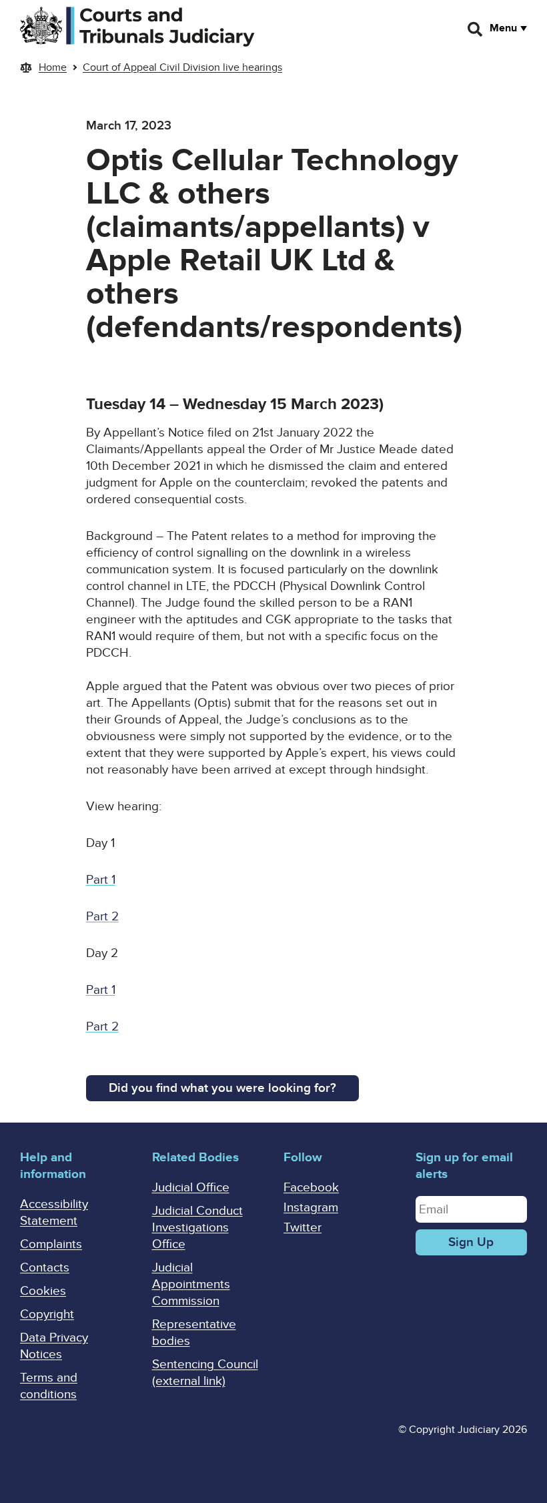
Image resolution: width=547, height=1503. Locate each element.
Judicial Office (190, 1187)
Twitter (303, 1227)
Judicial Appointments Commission (191, 1284)
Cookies (43, 1291)
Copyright (47, 1314)
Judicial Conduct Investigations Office (197, 1227)
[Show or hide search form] (476, 29)
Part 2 (102, 916)
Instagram (311, 1207)
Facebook (311, 1187)
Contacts (44, 1267)
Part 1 (100, 880)
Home (53, 67)
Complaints (51, 1244)
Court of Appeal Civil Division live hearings (182, 67)
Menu (503, 28)
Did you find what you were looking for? (222, 1088)
